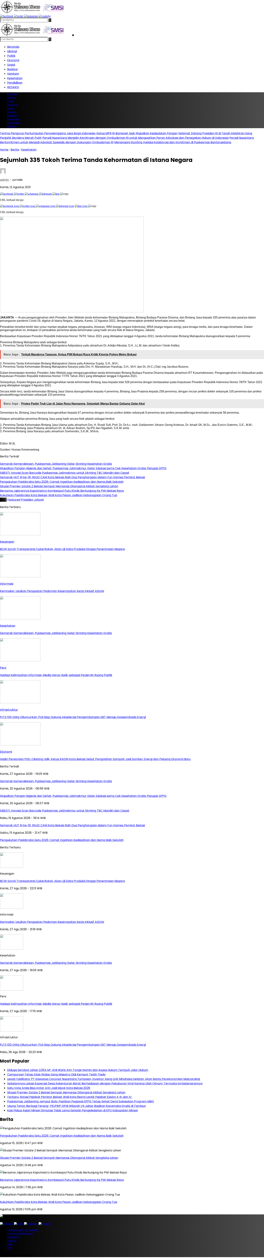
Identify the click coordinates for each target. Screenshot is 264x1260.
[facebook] (6, 16)
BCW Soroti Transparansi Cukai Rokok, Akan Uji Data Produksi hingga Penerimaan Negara (62, 881)
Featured (13, 500)
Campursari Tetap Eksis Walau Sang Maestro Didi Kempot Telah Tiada (56, 1074)
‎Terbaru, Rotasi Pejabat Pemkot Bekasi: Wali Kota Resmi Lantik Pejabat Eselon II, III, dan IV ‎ (69, 1097)
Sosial (11, 65)
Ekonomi (13, 60)
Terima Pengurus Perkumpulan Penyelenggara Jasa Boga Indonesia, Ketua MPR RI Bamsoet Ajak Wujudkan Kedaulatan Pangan (89, 133)
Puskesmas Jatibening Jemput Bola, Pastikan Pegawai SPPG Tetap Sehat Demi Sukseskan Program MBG (80, 1101)
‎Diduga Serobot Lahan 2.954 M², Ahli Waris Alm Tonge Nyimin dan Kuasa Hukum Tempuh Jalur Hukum (77, 1070)
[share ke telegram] (45, 193)
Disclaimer (13, 1237)
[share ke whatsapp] (32, 193)
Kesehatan (14, 78)
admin (4, 180)
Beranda (13, 47)
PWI (9, 1248)
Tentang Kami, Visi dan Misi (22, 1230)
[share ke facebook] (7, 193)
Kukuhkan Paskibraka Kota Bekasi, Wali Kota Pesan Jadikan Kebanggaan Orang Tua (58, 1202)
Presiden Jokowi (32, 500)
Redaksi (12, 1240)
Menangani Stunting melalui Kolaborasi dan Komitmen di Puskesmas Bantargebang (172, 142)
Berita (15, 150)
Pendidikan (14, 83)
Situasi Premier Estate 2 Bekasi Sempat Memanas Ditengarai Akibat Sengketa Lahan (66, 1092)
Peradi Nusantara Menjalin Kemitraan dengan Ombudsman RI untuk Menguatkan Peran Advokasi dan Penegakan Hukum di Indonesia (135, 138)
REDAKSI (13, 87)
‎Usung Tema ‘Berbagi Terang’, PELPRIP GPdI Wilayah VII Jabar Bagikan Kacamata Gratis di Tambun (76, 1106)
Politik (11, 56)
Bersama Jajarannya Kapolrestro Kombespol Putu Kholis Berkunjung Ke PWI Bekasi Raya (62, 1180)
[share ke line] (56, 193)
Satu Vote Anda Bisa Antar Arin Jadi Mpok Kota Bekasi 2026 (48, 1088)
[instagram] (31, 16)
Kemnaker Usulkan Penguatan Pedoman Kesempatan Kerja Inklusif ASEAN (52, 922)
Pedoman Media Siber (20, 1233)
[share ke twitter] (19, 193)
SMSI (10, 1244)
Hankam (13, 74)
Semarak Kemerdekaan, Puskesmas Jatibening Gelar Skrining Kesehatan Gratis (56, 963)
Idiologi (12, 51)
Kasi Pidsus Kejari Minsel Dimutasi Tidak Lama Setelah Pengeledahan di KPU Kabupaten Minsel (72, 1110)
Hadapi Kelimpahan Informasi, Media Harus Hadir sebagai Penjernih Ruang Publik (56, 1004)
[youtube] (45, 16)
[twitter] (18, 16)
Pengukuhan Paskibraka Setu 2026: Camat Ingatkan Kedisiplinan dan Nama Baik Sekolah (62, 1136)
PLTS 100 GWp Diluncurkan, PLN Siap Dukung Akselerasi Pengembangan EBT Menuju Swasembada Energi (73, 1045)
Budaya (12, 69)
